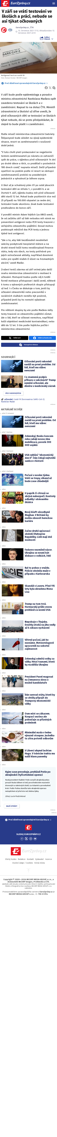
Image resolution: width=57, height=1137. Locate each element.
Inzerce (48, 859)
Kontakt (30, 859)
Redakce (21, 859)
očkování (8, 399)
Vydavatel (39, 859)
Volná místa (39, 863)
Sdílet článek (47, 38)
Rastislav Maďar (8, 402)
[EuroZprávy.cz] (18, 3)
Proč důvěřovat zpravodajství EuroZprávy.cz (25, 83)
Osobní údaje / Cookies (22, 863)
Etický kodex (10, 859)
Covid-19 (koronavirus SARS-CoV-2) (29, 399)
